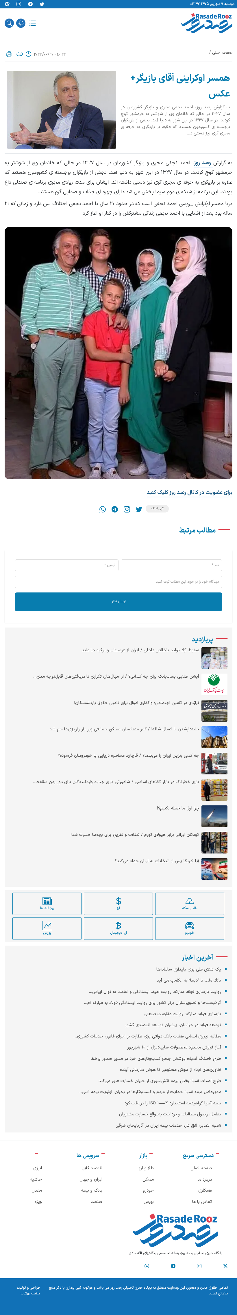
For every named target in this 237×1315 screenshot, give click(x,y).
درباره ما (205, 1179)
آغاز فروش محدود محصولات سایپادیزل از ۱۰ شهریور (174, 1047)
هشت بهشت (30, 1293)
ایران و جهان (90, 1179)
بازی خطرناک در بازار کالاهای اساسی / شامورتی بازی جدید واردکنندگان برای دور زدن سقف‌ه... (116, 782)
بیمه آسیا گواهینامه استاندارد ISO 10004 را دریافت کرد (173, 1103)
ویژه (38, 1202)
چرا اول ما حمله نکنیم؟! (178, 808)
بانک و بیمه (91, 1190)
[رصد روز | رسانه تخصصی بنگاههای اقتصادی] (206, 23)
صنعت (96, 1202)
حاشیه (36, 1179)
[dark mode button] (20, 23)
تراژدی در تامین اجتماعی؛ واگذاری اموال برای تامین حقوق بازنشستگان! (136, 703)
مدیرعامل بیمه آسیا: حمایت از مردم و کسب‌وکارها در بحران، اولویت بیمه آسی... (149, 1092)
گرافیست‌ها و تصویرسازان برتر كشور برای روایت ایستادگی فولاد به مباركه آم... (152, 1003)
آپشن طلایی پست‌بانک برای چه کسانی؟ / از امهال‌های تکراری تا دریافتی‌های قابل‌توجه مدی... (116, 677)
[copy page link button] (19, 54)
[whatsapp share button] (102, 509)
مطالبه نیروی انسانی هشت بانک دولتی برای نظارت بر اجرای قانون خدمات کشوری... (147, 1036)
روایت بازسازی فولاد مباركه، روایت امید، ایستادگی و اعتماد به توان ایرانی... (155, 991)
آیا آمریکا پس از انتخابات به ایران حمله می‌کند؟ (157, 861)
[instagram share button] (18, 4)
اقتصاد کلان (92, 1168)
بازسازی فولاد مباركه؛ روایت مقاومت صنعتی (182, 1014)
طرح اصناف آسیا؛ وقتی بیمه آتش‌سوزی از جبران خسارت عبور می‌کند (160, 1081)
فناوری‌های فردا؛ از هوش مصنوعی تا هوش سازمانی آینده (170, 1069)
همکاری (205, 1190)
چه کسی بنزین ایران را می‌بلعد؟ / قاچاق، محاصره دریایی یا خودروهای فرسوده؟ (128, 756)
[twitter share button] (42, 4)
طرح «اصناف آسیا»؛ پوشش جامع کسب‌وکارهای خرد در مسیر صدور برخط (156, 1058)
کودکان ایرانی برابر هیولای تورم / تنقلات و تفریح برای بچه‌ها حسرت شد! (135, 835)
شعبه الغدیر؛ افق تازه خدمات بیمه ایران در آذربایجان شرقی (168, 1125)
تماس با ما (202, 1202)
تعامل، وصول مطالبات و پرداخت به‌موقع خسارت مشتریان (170, 1114)
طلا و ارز (146, 1168)
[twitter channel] (225, 1266)
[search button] (9, 23)
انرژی (37, 1168)
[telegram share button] (30, 4)
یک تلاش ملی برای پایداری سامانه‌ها (188, 969)
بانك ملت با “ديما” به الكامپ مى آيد (189, 980)
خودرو (148, 1190)
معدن (37, 1190)
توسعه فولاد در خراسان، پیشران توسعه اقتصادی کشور (173, 1025)
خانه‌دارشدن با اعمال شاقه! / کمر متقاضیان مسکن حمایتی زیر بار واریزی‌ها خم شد (124, 729)
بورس (149, 1202)
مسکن (148, 1179)
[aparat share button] (7, 4)
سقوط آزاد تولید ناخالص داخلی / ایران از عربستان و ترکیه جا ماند (140, 650)
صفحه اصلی (222, 53)
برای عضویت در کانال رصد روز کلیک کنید (189, 493)
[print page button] (9, 54)
